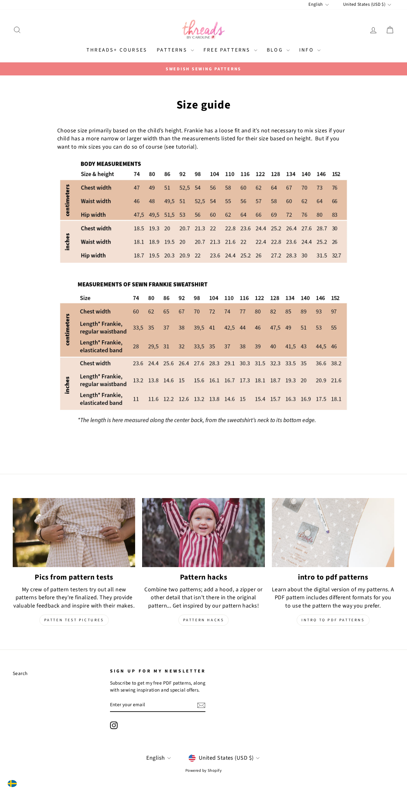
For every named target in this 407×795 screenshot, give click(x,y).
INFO (307, 49)
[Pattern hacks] (203, 532)
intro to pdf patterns (333, 620)
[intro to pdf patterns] (333, 532)
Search (20, 673)
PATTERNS (173, 49)
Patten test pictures (74, 620)
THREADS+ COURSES (116, 49)
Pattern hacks (203, 620)
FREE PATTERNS (228, 49)
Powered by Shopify (203, 770)
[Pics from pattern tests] (74, 532)
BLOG (276, 49)
